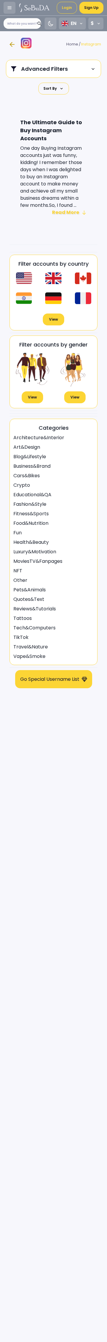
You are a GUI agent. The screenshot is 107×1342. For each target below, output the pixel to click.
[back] (12, 44)
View (53, 319)
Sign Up (91, 7)
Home (72, 44)
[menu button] (9, 8)
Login (67, 7)
